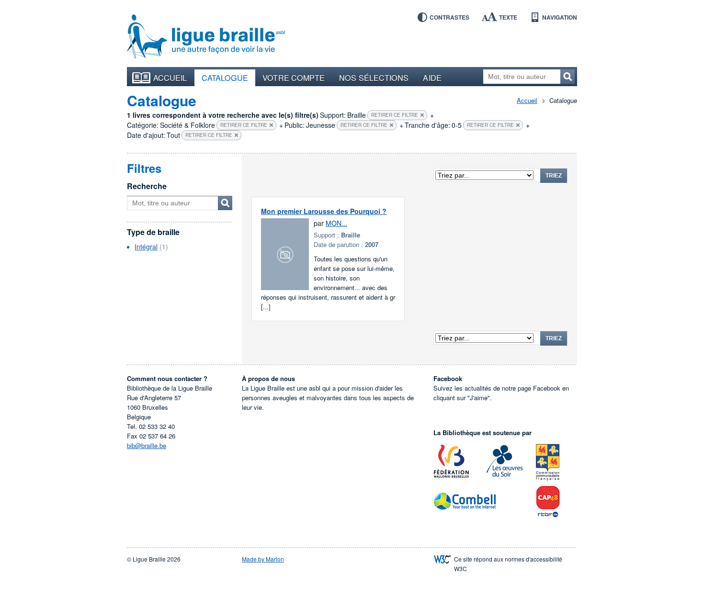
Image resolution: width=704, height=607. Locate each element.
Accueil (170, 77)
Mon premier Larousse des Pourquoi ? (323, 211)
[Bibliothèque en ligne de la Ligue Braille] (206, 37)
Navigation (559, 17)
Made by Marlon (263, 559)
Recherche (147, 185)
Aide (432, 77)
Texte (508, 17)
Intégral (146, 246)
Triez (553, 175)
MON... (336, 223)
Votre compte (293, 77)
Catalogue (225, 77)
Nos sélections (374, 77)
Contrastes (449, 17)
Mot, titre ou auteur (225, 203)
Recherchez (567, 76)
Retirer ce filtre (394, 115)
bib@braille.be (146, 445)
